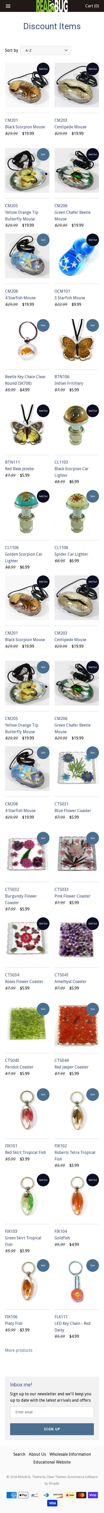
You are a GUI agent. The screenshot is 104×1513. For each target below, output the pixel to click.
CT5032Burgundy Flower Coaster (21, 896)
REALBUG (24, 1477)
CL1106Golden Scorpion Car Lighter (23, 554)
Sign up (52, 1429)
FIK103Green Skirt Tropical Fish (23, 1238)
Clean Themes (56, 1477)
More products (18, 1350)
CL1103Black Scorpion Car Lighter (72, 469)
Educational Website (52, 1462)
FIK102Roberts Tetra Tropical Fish (75, 1152)
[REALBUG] (52, 6)
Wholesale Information (70, 1454)
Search (19, 1454)
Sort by (11, 50)
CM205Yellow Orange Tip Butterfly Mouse (21, 212)
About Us (37, 1454)
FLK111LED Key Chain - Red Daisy (73, 1323)
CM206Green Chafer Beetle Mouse (73, 212)
